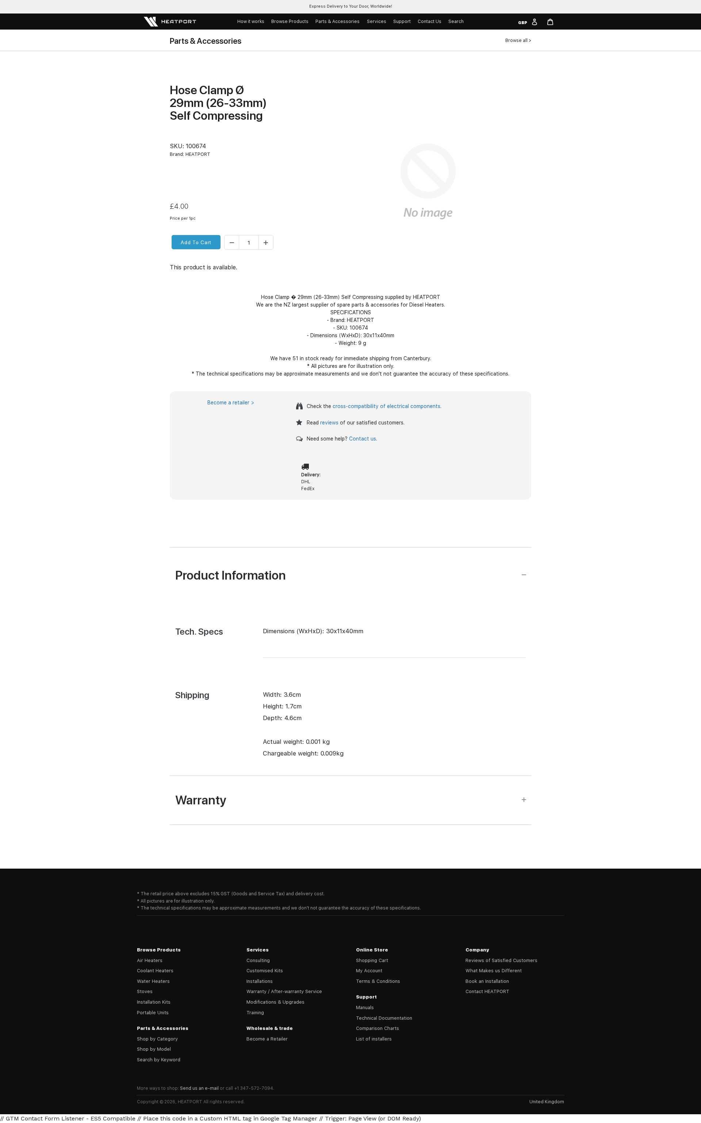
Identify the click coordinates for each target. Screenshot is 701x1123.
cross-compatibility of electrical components (386, 406)
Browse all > (518, 40)
